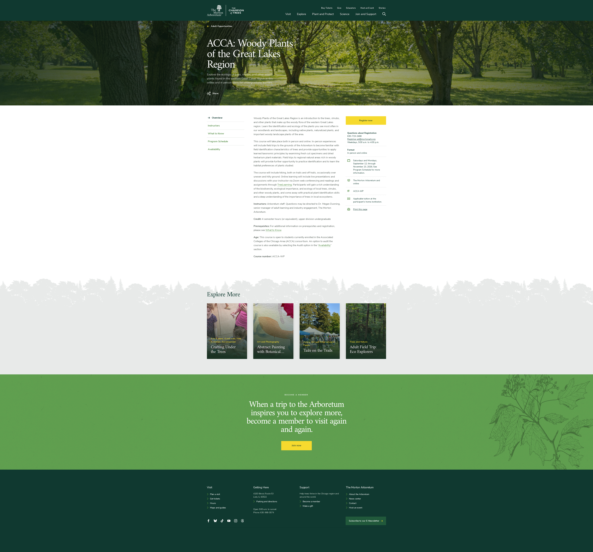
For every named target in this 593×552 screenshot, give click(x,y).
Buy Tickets (326, 8)
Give (339, 8)
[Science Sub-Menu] (351, 14)
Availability (324, 245)
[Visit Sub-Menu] (293, 14)
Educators (351, 8)
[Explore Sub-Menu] (308, 14)
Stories (382, 8)
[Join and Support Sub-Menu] (378, 14)
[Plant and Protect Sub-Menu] (336, 14)
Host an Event (367, 8)
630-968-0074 (267, 512)
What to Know (273, 230)
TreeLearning (284, 184)
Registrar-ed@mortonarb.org (361, 139)
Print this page (360, 209)
